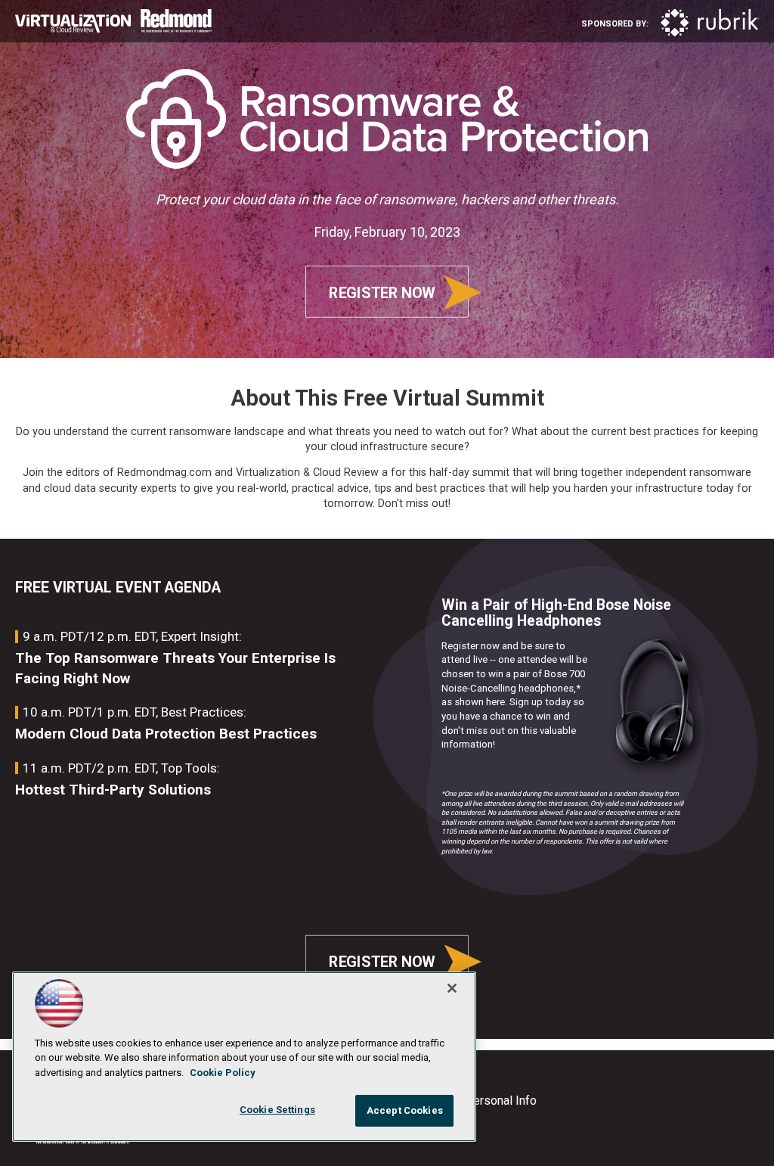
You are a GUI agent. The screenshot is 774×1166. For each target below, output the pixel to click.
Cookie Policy (222, 1072)
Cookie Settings (277, 1109)
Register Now (382, 292)
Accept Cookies (405, 1110)
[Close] (452, 988)
